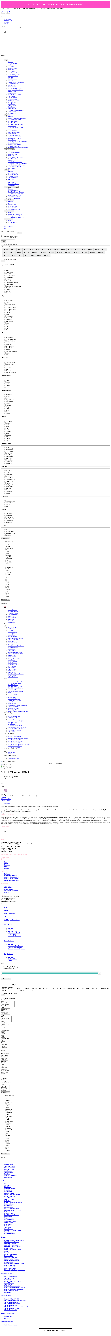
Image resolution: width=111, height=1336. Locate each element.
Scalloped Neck (10, 485)
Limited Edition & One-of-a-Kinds (17, 705)
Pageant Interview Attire (14, 702)
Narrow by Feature (9, 264)
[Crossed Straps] (5, 1026)
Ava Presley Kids (12, 717)
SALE (6, 916)
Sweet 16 (8, 293)
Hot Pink (8, 572)
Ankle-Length (10, 448)
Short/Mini (9, 458)
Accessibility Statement (11, 890)
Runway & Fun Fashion (11, 878)
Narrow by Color (8, 541)
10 (50, 249)
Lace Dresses (9, 305)
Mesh (7, 430)
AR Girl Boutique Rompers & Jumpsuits (19, 744)
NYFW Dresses (12, 666)
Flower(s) (8, 405)
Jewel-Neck (9, 476)
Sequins (8, 413)
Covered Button (10, 362)
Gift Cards (10, 754)
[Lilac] (5, 790)
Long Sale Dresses (13, 613)
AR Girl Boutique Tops (14, 739)
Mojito (8, 546)
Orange (8, 581)
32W (101, 252)
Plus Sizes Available (11, 351)
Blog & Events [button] (8, 954)
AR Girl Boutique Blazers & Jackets (18, 738)
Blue (7, 560)
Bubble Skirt (9, 337)
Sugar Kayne (11, 724)
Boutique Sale (11, 622)
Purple (8, 563)
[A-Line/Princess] (5, 1070)
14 (64, 249)
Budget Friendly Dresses (11, 877)
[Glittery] (3, 1032)
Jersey (7, 426)
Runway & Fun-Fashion (14, 700)
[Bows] (5, 1043)
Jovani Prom (11, 633)
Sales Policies (8, 887)
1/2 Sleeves (9, 513)
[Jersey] (4, 1052)
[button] (6, 60)
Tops (7, 326)
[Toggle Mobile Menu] (1, 903)
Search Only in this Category (11, 236)
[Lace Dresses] (5, 1013)
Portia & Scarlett (12, 636)
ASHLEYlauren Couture (14, 683)
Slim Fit (8, 506)
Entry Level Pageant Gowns (15, 691)
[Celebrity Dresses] (6, 1018)
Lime (7, 551)
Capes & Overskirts (13, 706)
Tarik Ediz (10, 644)
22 (91, 249)
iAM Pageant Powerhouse (12, 920)
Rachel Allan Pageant (13, 695)
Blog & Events (8, 889)
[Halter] (5, 1064)
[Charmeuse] (4, 1047)
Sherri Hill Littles (12, 722)
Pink (7, 570)
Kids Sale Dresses (13, 614)
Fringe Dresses (12, 656)
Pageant (6, 863)
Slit (7, 355)
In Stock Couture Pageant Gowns (17, 682)
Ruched (8, 353)
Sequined (8, 435)
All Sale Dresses (12, 610)
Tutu (7, 328)
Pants (7, 314)
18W (44, 252)
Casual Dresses (10, 274)
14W (27, 252)
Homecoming (9, 284)
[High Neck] (5, 1066)
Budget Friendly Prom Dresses (16, 646)
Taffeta (8, 438)
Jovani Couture (12, 689)
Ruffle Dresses (12, 669)
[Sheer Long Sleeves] (6, 1083)
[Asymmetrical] (4, 1057)
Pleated (8, 349)
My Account (7, 19)
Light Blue (9, 557)
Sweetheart (9, 491)
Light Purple (9, 567)
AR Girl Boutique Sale (14, 747)
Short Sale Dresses (13, 611)
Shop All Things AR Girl (14, 736)
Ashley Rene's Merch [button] (10, 755)
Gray (7, 593)
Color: (2, 786)
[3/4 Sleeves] (6, 1080)
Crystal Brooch (10, 400)
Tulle (7, 440)
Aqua (7, 553)
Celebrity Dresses (11, 339)
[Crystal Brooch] (5, 1044)
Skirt (7, 323)
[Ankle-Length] (4, 1055)
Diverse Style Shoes (13, 709)
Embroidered (9, 401)
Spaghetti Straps (10, 533)
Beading (8, 396)
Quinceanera (9, 289)
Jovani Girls (11, 719)
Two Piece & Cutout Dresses (16, 674)
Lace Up (8, 366)
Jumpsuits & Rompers (14, 699)
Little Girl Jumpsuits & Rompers (16, 728)
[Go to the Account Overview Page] (1, 16)
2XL (47, 256)
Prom (5, 862)
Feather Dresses (12, 655)
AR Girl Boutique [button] (9, 733)
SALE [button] (2, 1161)
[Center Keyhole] (6, 1020)
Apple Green (9, 548)
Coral (7, 582)
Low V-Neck (9, 478)
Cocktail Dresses (10, 275)
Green (7, 550)
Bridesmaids (9, 272)
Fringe (7, 407)
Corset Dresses (12, 650)
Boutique (7, 865)
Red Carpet (9, 291)
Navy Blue (9, 562)
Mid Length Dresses (13, 664)
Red (7, 579)
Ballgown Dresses (13, 647)
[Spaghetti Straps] (5, 1089)
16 (71, 249)
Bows (7, 398)
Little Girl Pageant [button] (9, 713)
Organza (8, 431)
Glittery (8, 380)
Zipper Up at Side (11, 372)
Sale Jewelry (11, 616)
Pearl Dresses (11, 667)
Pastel (7, 387)
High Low (9, 344)
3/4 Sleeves (9, 515)
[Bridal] (7, 1001)
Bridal (7, 270)
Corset (7, 342)
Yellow (8, 544)
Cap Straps (9, 530)
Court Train (9, 453)
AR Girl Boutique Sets (14, 742)
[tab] (57, 614)
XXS (7, 256)
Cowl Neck (9, 471)
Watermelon (9, 576)
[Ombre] (3, 1036)
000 (7, 249)
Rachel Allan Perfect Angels (15, 721)
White (7, 596)
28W (85, 252)
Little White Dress (11, 309)
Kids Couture (11, 731)
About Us (7, 886)
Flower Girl (9, 281)
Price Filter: (7, 238)
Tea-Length (9, 461)
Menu (2, 55)
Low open (9, 367)
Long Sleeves (9, 517)
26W (77, 252)
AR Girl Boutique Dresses (15, 746)
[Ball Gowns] (5, 1009)
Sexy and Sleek (10, 318)
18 (77, 249)
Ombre (8, 385)
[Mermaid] (5, 1073)
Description (7, 803)
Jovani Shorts (11, 635)
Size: (2, 783)
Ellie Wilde (11, 630)
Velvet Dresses (12, 675)
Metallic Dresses (12, 663)
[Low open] (5, 1029)
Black (7, 591)
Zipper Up (9, 371)
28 (6, 252)
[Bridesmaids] (7, 1003)
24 (98, 249)
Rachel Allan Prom (13, 639)
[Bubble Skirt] (6, 1017)
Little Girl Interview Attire (15, 725)
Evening (8, 279)
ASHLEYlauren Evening (15, 652)
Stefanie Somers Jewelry (14, 708)
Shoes (6, 866)
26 (104, 249)
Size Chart (3, 797)
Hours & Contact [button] (9, 941)
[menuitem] (57, 19)
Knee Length (9, 456)
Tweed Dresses (12, 703)
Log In (6, 23)
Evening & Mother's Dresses (15, 653)
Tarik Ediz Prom (12, 642)
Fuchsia (8, 574)
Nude (7, 586)
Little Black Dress (11, 307)
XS (15, 256)
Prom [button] (5, 624)
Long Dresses (9, 311)
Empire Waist (9, 502)
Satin (7, 433)
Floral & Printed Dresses (14, 658)
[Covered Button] (5, 1024)
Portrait (8, 483)
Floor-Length (9, 455)
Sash (7, 412)
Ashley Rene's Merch (13, 758)
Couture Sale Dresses (13, 621)
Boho (7, 302)
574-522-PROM (5, 11)
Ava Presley (11, 628)
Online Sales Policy (6, 799)
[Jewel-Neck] (5, 1067)
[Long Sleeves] (6, 1081)
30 (13, 252)
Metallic (8, 382)
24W (68, 252)
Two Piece (9, 330)
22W (60, 252)
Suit (7, 324)
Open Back (9, 348)
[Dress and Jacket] (5, 1012)
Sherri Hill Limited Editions (15, 688)
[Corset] (6, 1021)
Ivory (7, 584)
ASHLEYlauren (12, 627)
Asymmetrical (10, 449)
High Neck (9, 474)
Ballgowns (7, 874)
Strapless (8, 490)
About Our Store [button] (9, 925)
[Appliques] (5, 1040)
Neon (7, 383)
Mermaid (8, 504)
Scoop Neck (9, 486)
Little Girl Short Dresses (14, 730)
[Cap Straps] (5, 1086)
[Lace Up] (5, 1027)
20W (52, 252)
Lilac (7, 565)
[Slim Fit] (5, 1075)
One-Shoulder (10, 481)
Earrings (6, 868)
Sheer (7, 369)
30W (93, 252)
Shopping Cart (8, 20)
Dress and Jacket (10, 304)
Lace (7, 408)
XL (40, 256)
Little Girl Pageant (9, 913)
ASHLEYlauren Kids (14, 716)
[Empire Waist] (5, 1072)
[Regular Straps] (5, 1087)
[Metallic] (3, 1034)
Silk (7, 437)
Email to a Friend (5, 800)
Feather (8, 403)
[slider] (99, 973)
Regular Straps (10, 531)
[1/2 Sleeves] (6, 1078)
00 (14, 249)
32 (20, 252)
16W (35, 252)
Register (6, 22)
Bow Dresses (11, 649)
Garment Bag (11, 752)
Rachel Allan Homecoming (15, 638)
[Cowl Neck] (5, 1063)
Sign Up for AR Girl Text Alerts (55, 1330)
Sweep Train (9, 460)
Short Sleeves (9, 520)
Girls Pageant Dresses (12, 282)
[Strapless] (5, 1090)
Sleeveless (9, 522)
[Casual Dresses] (7, 1004)
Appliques (9, 394)
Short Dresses (9, 321)
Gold (7, 588)
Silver (7, 595)
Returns (6, 892)
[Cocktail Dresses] (7, 1006)
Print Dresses (9, 316)
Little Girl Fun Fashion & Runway (17, 727)
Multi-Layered (10, 346)
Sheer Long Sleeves (11, 519)
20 (84, 249)
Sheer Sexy (9, 319)
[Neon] (3, 1035)
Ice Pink (8, 569)
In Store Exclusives (13, 677)
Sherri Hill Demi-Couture (15, 686)
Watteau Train (10, 463)
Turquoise (8, 555)
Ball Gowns (9, 300)
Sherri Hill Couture (13, 685)
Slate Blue (9, 558)
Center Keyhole (10, 341)
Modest (8, 312)
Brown (8, 589)
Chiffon (8, 423)
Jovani (9, 692)
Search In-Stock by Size (10, 244)
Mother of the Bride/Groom (13, 286)
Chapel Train (9, 451)
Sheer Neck (9, 488)
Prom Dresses (9, 288)
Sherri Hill (11, 641)
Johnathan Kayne (12, 632)
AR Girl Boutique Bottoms (15, 741)
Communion (9, 277)
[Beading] (5, 1041)
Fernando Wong (12, 697)
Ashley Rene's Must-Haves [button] (11, 749)
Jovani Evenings (12, 694)
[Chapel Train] (4, 1058)
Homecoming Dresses (10, 875)
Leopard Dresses (12, 661)
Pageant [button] (6, 678)
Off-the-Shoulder (10, 479)
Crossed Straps (10, 364)
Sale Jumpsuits (12, 617)
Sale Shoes (11, 619)
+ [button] (5, 608)
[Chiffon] (4, 1049)
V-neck (8, 493)
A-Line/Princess (10, 501)
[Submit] (20, 27)
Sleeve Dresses (12, 672)
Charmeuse (9, 421)
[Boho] (5, 1010)
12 (57, 249)
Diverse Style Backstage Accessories (18, 711)
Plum (7, 577)
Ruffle (7, 410)
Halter (7, 472)
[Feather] (4, 1050)
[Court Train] (4, 1060)
